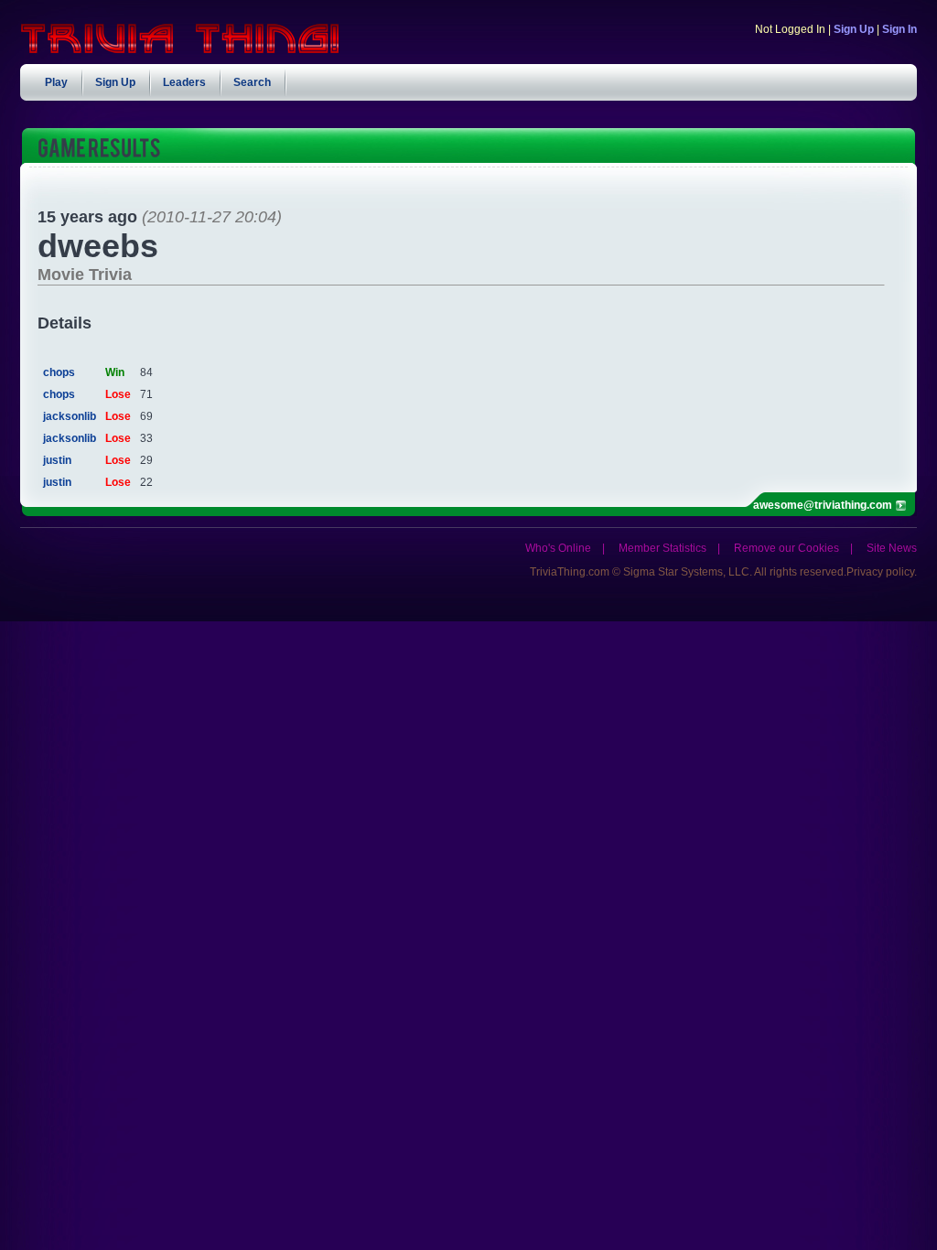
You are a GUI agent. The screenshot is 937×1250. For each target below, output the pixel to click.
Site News (892, 548)
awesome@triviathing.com (822, 505)
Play (56, 82)
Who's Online (558, 548)
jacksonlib (69, 416)
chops (59, 372)
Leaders (184, 82)
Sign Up (854, 29)
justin (57, 460)
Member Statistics (662, 548)
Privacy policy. (881, 572)
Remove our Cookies (786, 548)
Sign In (899, 29)
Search (252, 82)
